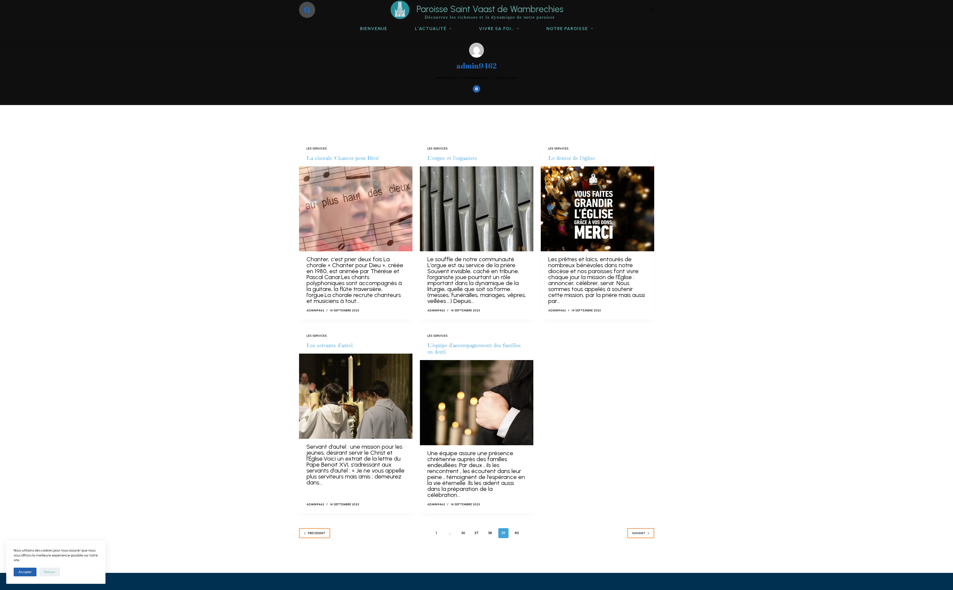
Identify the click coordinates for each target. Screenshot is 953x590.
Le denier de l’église (571, 158)
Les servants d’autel (329, 345)
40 (516, 533)
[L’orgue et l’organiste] (476, 209)
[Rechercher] (652, 10)
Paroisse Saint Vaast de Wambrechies (489, 9)
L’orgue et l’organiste (452, 158)
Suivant (638, 533)
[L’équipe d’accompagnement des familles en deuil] (476, 402)
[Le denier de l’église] (597, 209)
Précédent (316, 533)
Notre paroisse (567, 28)
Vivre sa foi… (496, 28)
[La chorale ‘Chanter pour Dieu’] (355, 209)
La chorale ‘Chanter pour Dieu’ (342, 158)
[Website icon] (476, 89)
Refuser (49, 572)
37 (476, 533)
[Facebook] (307, 10)
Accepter (25, 572)
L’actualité (431, 28)
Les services (316, 148)
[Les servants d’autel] (355, 396)
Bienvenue (373, 28)
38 (490, 533)
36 (463, 533)
